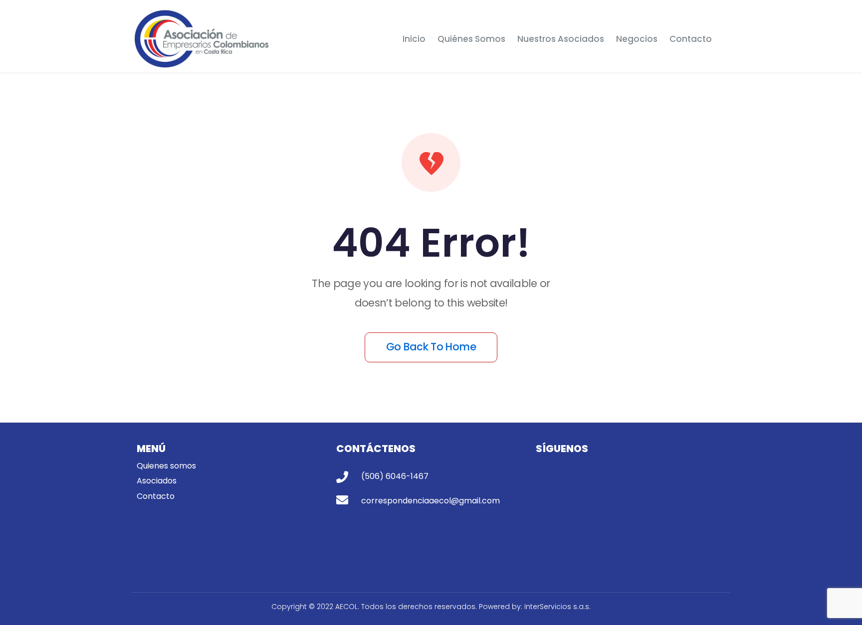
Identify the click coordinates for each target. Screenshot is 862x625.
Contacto (157, 496)
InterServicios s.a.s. (557, 607)
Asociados (157, 480)
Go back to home (431, 346)
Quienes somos (167, 465)
